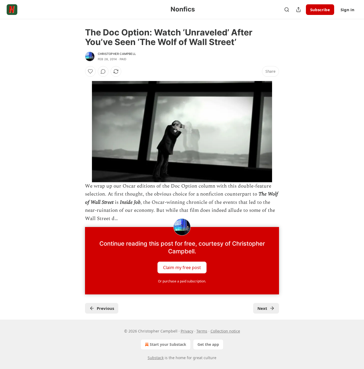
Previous (105, 308)
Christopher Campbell (117, 54)
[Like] (90, 71)
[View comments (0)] (103, 71)
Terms (201, 331)
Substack (156, 357)
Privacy (187, 331)
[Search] (286, 9)
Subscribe (320, 9)
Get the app (208, 344)
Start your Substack (168, 344)
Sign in (347, 9)
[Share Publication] (298, 9)
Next (262, 308)
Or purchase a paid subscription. (182, 281)
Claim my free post (182, 267)
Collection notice (225, 331)
